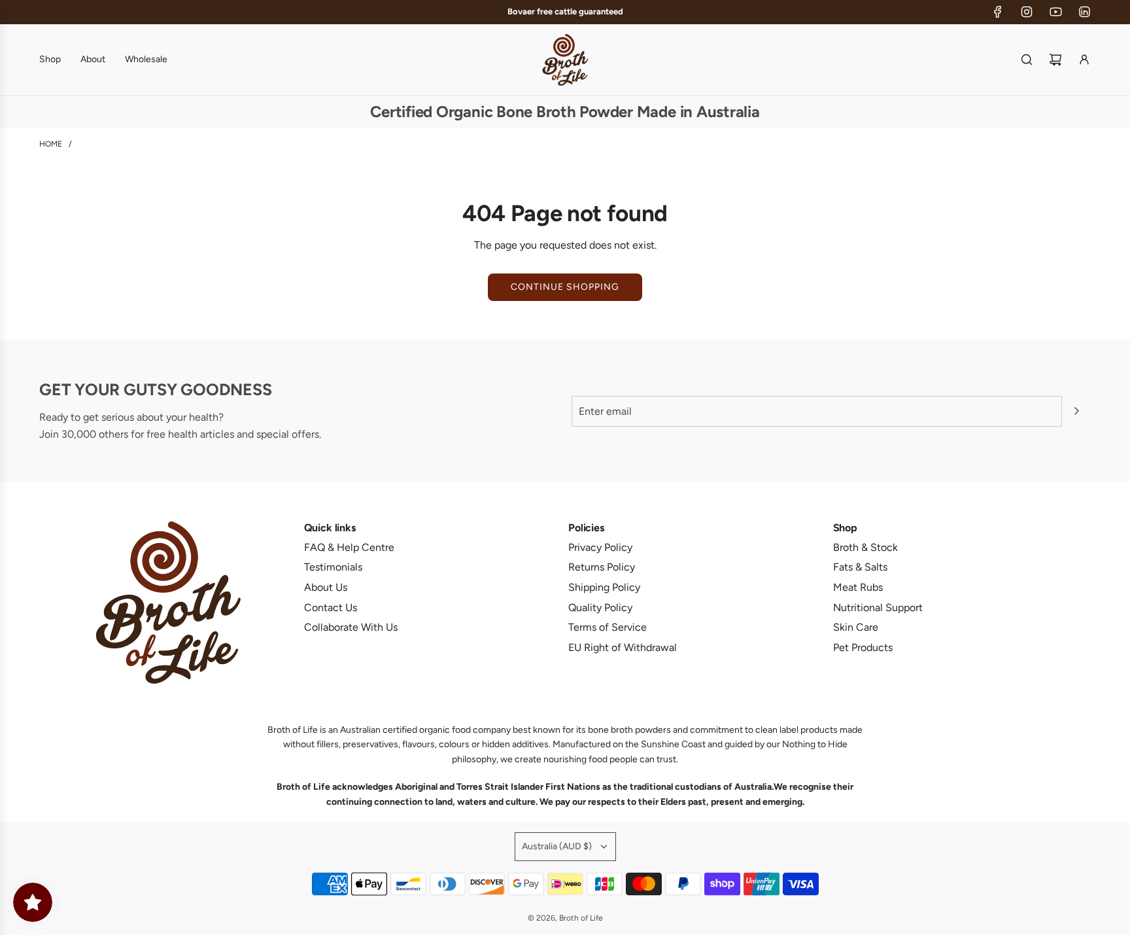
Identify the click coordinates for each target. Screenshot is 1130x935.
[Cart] (1055, 59)
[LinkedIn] (1084, 11)
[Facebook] (998, 11)
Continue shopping (565, 286)
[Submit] (1076, 411)
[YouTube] (1055, 11)
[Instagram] (1026, 11)
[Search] (1026, 59)
